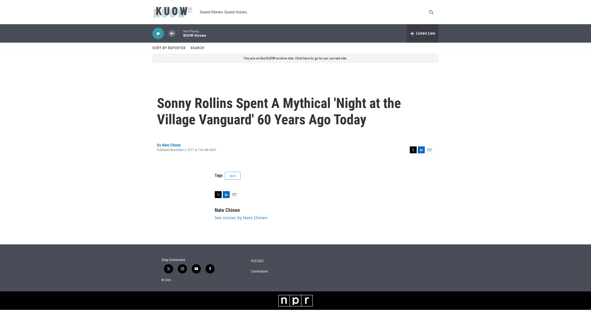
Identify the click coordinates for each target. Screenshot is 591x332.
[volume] (172, 33)
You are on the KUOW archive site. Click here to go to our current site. (295, 58)
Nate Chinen (171, 145)
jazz (233, 176)
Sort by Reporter (169, 48)
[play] (158, 33)
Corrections (259, 271)
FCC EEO (257, 261)
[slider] (179, 33)
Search (197, 48)
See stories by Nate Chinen (241, 217)
